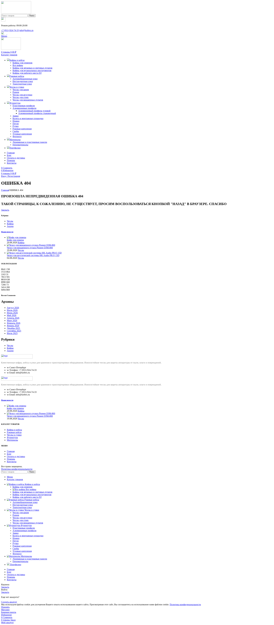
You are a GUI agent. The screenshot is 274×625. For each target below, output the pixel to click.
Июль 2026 (12, 310)
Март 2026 (12, 320)
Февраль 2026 (13, 323)
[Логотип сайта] (16, 13)
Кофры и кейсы (14, 430)
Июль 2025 (12, 333)
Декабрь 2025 (13, 328)
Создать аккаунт (9, 602)
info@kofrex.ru (26, 30)
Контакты (11, 461)
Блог (9, 454)
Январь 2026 (13, 325)
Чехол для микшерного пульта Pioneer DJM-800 (30, 247)
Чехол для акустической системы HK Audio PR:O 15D (33, 255)
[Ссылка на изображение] (17, 358)
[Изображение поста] (16, 237)
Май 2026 (11, 315)
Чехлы (10, 221)
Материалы (12, 440)
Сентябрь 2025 (14, 331)
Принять (5, 607)
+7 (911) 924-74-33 (10, 30)
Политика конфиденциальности (16, 469)
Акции (10, 226)
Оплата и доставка (16, 456)
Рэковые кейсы (14, 432)
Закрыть (5, 210)
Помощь (11, 459)
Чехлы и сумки (14, 435)
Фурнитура (12, 437)
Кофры (10, 223)
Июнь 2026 (12, 313)
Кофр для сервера (15, 240)
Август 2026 (13, 307)
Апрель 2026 (13, 318)
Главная (5, 190)
